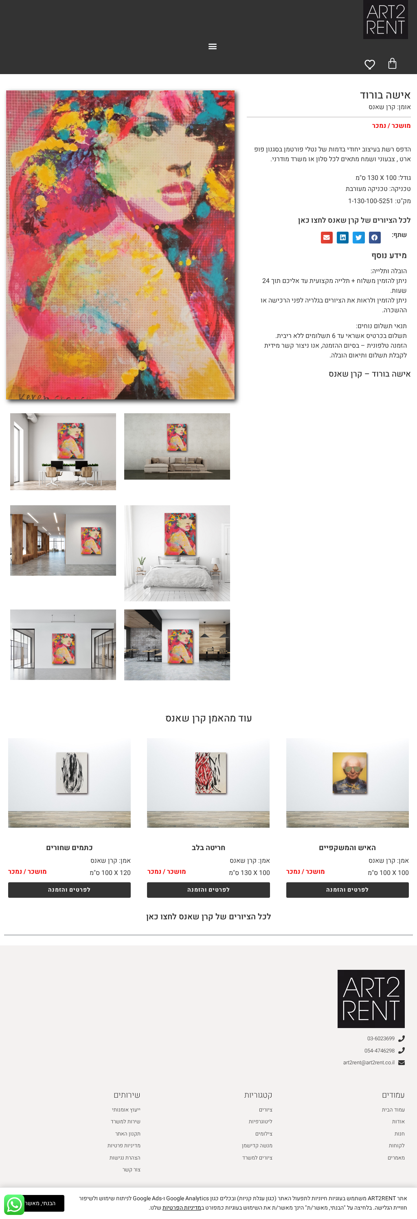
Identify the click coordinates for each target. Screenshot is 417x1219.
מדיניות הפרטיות (181, 1208)
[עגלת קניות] (392, 63)
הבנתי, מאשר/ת (37, 1203)
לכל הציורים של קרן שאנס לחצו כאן (354, 220)
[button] (212, 46)
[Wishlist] (370, 64)
